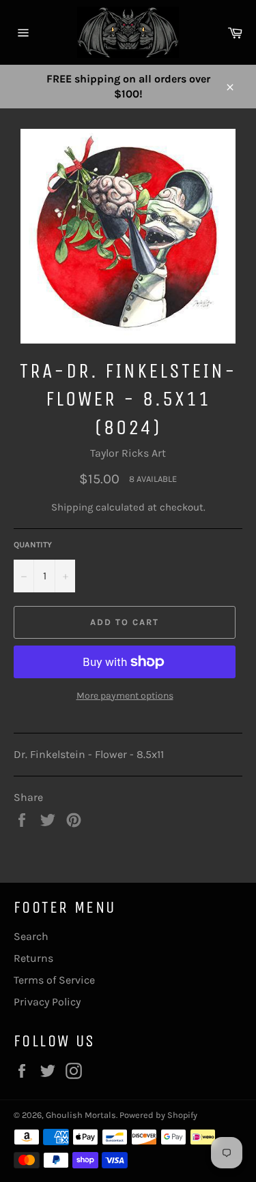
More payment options (124, 695)
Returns (33, 958)
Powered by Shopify (158, 1115)
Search (31, 936)
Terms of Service (54, 979)
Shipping (72, 507)
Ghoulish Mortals (81, 1115)
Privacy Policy (47, 1001)
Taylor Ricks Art (128, 452)
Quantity (33, 544)
